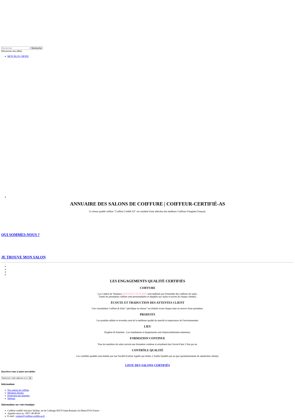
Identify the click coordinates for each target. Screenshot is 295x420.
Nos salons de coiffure (18, 390)
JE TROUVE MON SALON (23, 257)
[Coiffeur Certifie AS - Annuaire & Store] (101, 38)
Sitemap (11, 398)
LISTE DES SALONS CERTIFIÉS (147, 365)
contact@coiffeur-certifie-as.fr (30, 416)
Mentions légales (15, 393)
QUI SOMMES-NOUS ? (20, 235)
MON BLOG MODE (18, 56)
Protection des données (18, 395)
